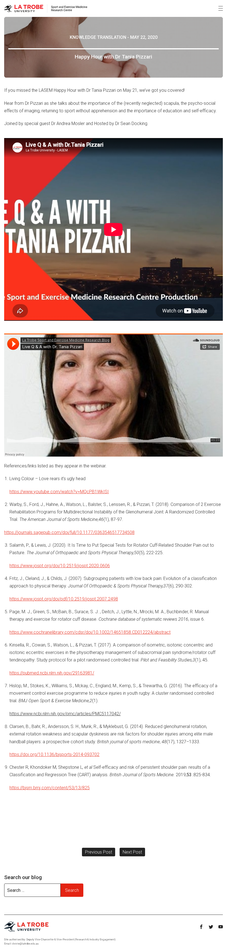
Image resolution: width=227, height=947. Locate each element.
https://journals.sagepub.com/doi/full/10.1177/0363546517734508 (69, 532)
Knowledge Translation (98, 37)
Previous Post (98, 852)
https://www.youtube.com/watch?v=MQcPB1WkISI (59, 491)
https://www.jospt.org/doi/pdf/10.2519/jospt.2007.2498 (63, 599)
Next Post (132, 852)
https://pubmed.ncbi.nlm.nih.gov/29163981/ (51, 673)
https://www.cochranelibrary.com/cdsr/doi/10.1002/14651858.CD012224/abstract (90, 632)
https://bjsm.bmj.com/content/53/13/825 (49, 787)
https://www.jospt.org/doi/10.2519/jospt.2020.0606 (59, 565)
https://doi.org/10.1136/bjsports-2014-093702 (54, 754)
